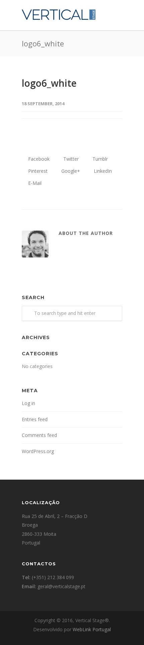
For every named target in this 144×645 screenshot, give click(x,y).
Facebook (38, 159)
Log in (28, 403)
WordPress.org (38, 451)
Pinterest (37, 171)
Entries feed (35, 419)
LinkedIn (102, 171)
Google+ (70, 171)
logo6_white (49, 83)
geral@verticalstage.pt (61, 586)
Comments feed (39, 435)
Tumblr (99, 159)
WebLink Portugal (92, 629)
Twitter (70, 159)
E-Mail (34, 183)
